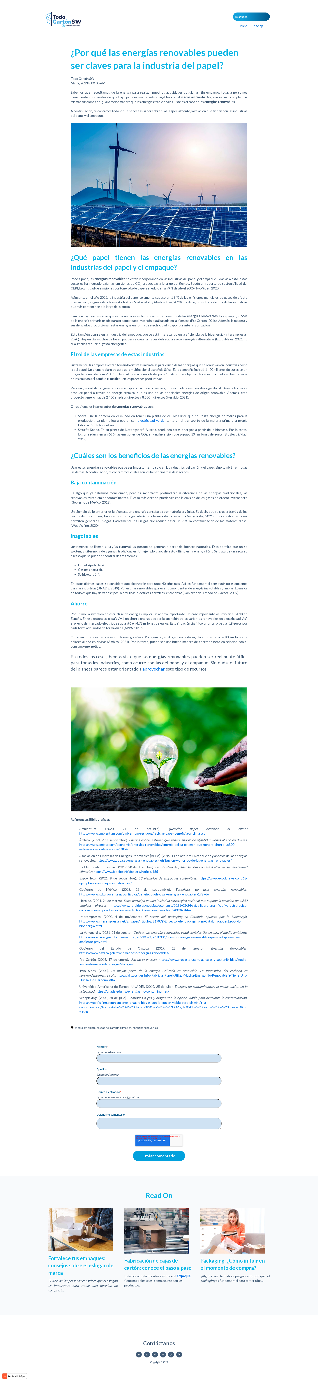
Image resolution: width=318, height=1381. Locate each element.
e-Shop (258, 26)
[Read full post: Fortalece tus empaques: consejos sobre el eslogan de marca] (80, 1250)
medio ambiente (85, 1027)
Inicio (243, 26)
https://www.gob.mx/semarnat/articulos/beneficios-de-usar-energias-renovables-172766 (144, 894)
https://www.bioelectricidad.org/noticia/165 (126, 872)
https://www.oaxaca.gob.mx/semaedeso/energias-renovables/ (124, 953)
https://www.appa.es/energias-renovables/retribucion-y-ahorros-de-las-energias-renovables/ (164, 860)
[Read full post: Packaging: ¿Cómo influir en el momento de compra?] (232, 1252)
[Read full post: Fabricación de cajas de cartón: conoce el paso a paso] (156, 1252)
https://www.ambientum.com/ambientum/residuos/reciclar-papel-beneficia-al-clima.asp (142, 833)
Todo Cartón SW (82, 79)
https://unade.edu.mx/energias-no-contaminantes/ (132, 991)
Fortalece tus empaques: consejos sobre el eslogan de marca (81, 1265)
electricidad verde (151, 420)
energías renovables (145, 1027)
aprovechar (153, 668)
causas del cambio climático (114, 1027)
